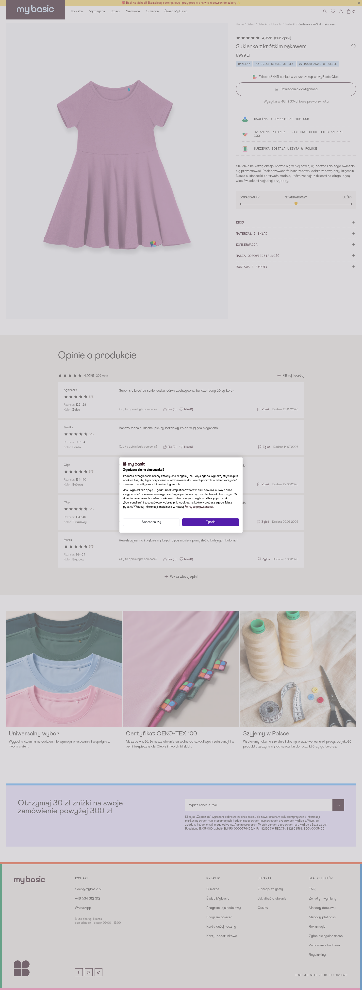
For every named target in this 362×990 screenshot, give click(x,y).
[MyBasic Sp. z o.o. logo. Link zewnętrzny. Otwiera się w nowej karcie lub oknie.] (134, 464)
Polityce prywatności (199, 506)
